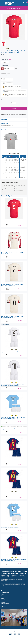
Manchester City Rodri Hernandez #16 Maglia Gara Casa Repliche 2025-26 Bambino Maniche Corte (13, 527)
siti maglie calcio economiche (11, 626)
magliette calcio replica (19, 626)
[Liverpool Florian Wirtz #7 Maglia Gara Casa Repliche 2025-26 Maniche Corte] (14, 27)
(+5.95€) (16, 68)
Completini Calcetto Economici (13, 628)
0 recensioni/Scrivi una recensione (17, 48)
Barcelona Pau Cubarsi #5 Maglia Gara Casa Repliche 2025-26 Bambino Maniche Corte (13, 460)
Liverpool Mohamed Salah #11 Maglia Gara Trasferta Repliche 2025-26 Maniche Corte (12, 317)
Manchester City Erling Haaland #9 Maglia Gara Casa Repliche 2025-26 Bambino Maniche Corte (13, 418)
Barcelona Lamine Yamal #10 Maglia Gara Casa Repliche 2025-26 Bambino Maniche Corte (13, 493)
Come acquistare (3, 599)
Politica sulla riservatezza (5, 603)
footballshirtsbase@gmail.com (9, 590)
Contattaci (2, 595)
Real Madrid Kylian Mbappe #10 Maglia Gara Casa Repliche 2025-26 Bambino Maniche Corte (12, 385)
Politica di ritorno (3, 598)
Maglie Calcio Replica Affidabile (18, 631)
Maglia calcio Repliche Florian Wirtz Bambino (8, 114)
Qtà (2, 99)
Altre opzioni (4, 75)
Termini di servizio (4, 604)
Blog (1, 607)
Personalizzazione (5, 65)
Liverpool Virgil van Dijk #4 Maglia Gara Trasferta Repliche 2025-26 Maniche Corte (12, 285)
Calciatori (4, 11)
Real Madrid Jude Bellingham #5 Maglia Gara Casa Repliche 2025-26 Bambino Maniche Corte (12, 352)
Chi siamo (2, 594)
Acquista (14, 108)
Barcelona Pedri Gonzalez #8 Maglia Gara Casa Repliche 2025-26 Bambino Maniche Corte (13, 560)
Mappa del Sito (3, 606)
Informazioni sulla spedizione (5, 597)
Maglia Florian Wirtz (10, 11)
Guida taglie (3, 602)
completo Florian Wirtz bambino (21, 114)
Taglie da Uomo (5, 59)
